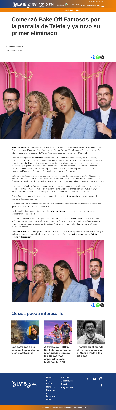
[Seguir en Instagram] (101, 378)
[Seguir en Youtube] (94, 378)
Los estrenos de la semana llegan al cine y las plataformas (25, 350)
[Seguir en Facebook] (101, 385)
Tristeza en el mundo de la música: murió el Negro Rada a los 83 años (90, 351)
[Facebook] (93, 57)
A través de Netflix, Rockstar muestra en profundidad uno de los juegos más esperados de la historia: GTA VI (57, 354)
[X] (102, 57)
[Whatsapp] (98, 57)
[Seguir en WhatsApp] (88, 378)
